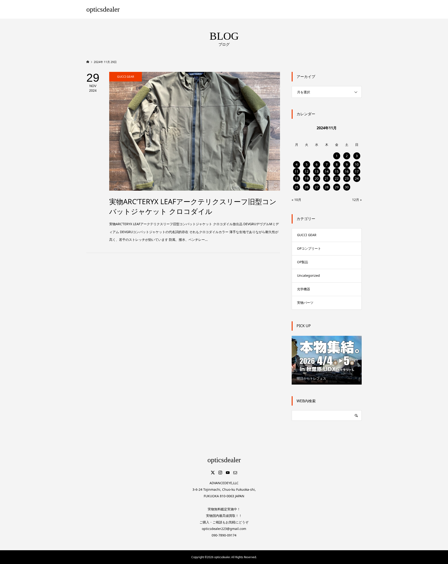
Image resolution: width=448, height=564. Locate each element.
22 (337, 178)
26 (306, 187)
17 (357, 171)
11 (296, 171)
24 (357, 178)
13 (316, 171)
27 (316, 187)
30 (347, 187)
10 (357, 164)
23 (347, 178)
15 (337, 171)
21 (327, 178)
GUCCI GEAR (306, 235)
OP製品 (302, 262)
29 (337, 187)
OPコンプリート (309, 248)
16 (347, 171)
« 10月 (296, 199)
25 (296, 187)
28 (327, 187)
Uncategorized (308, 275)
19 (306, 178)
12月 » (357, 199)
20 (316, 178)
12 (306, 171)
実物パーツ (305, 302)
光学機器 (303, 289)
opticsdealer (103, 9)
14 (327, 171)
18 (296, 178)
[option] (327, 360)
